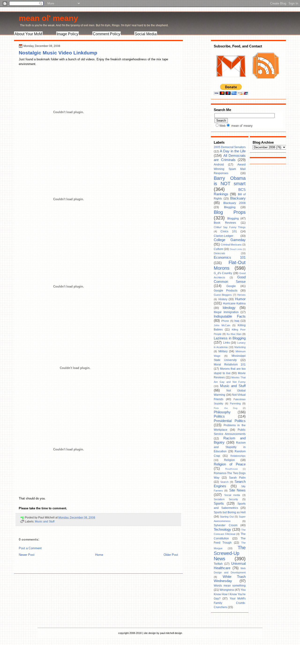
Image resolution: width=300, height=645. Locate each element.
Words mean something (230, 585)
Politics (219, 416)
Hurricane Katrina (234, 303)
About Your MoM (28, 34)
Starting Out (227, 516)
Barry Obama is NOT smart (230, 181)
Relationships (238, 455)
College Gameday (230, 240)
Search (224, 481)
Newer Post (26, 555)
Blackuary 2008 (234, 203)
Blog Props (230, 212)
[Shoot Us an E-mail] (231, 81)
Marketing (240, 347)
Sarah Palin (237, 477)
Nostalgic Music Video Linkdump (58, 52)
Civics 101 (229, 231)
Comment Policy (106, 34)
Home (99, 555)
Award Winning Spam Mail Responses (230, 169)
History (222, 299)
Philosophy (222, 412)
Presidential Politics (230, 421)
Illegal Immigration (226, 312)
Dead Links (236, 249)
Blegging (230, 207)
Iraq (236, 320)
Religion (229, 460)
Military (223, 351)
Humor (240, 299)
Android (219, 164)
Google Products (225, 290)
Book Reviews (225, 222)
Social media (232, 495)
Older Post (171, 555)
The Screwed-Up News (230, 553)
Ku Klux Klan (234, 334)
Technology (222, 529)
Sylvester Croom (225, 525)
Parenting (235, 403)
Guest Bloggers (223, 294)
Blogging (233, 218)
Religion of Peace (230, 464)
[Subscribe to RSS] (265, 81)
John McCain (222, 325)
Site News (237, 490)
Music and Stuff (44, 521)
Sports (219, 503)
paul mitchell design (171, 633)
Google (231, 286)
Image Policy (67, 34)
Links (226, 342)
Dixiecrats (219, 253)
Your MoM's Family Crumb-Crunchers (230, 603)
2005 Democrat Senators (230, 147)
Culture (218, 249)
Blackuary (238, 198)
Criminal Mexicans (231, 244)
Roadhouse (231, 469)
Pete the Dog (225, 408)
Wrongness (227, 589)
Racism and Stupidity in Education (230, 447)
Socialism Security (226, 499)
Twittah (218, 563)
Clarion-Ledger (223, 236)
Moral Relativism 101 (230, 364)
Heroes (241, 294)
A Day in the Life (233, 151)
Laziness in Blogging (230, 338)
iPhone (225, 320)
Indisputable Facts (230, 316)
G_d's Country (223, 273)
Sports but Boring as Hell (230, 512)
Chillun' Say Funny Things (230, 227)
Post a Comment (30, 548)
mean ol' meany (48, 18)
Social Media (146, 34)
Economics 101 (230, 257)
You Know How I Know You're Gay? (230, 594)
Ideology (229, 308)
